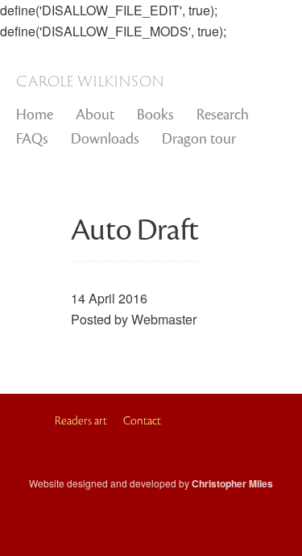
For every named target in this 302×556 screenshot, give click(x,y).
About (95, 114)
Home (34, 114)
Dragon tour (199, 138)
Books (155, 114)
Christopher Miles (232, 483)
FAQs (32, 138)
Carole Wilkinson (90, 80)
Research (223, 114)
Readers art (81, 420)
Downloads (105, 138)
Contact (142, 420)
